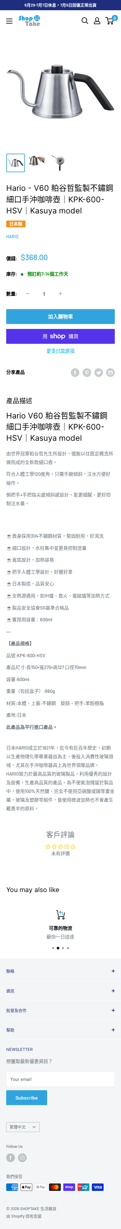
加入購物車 (60, 316)
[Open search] (85, 20)
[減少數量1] (27, 293)
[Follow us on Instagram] (22, 1157)
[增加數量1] (60, 293)
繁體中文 (18, 1126)
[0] (110, 20)
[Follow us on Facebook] (10, 1157)
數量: (11, 293)
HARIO (12, 236)
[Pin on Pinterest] (87, 372)
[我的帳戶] (97, 20)
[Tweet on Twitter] (98, 372)
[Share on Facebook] (75, 372)
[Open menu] (9, 21)
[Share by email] (110, 372)
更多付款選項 (60, 350)
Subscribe (27, 1097)
